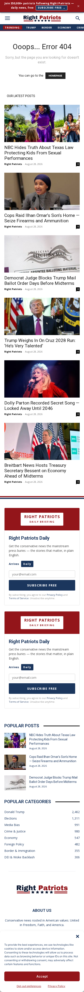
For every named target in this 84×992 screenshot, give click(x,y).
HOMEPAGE (55, 75)
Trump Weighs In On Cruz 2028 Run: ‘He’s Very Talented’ (39, 343)
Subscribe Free (42, 585)
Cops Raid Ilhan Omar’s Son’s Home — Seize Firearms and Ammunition (41, 218)
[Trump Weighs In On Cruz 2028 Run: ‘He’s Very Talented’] (42, 316)
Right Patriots (13, 164)
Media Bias (12, 825)
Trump (31, 27)
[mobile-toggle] (7, 18)
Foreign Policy (14, 844)
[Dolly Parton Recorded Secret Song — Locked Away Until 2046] (42, 379)
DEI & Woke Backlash (19, 857)
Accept (42, 976)
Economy (64, 27)
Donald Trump (14, 812)
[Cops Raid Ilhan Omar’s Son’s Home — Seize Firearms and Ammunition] (42, 191)
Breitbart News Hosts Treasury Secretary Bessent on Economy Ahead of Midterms (35, 471)
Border (47, 27)
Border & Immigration (19, 851)
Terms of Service (19, 598)
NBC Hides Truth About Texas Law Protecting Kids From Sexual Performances (38, 153)
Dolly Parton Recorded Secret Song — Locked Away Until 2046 (41, 405)
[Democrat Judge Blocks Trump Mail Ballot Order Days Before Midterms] (42, 254)
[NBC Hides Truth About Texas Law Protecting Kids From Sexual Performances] (42, 123)
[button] (77, 936)
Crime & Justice (15, 831)
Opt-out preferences (29, 986)
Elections (10, 818)
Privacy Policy (56, 986)
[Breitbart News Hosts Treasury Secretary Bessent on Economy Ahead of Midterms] (42, 441)
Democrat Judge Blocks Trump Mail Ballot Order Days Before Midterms (40, 280)
